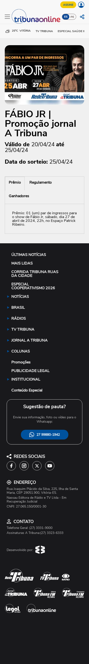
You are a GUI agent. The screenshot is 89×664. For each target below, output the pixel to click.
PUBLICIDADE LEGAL (30, 371)
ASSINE (68, 5)
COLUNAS (20, 351)
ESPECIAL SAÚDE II (71, 31)
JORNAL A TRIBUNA (29, 340)
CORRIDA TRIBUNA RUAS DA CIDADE (34, 274)
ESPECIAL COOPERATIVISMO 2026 (33, 286)
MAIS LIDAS (22, 263)
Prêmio (15, 182)
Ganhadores (19, 196)
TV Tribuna (44, 31)
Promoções (21, 362)
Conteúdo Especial (26, 390)
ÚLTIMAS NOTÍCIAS (28, 255)
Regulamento (40, 182)
